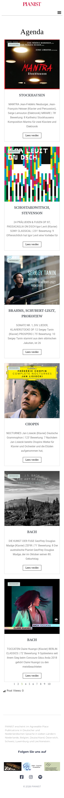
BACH (32, 532)
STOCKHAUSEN (32, 95)
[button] (59, 12)
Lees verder (32, 135)
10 (49, 684)
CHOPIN (32, 424)
